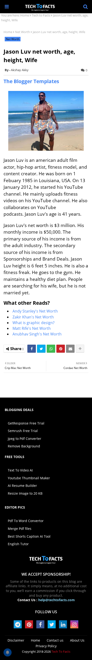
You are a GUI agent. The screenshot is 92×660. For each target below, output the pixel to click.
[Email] (70, 349)
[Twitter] (41, 349)
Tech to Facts (41, 15)
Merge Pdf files (19, 528)
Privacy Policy (46, 646)
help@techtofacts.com (56, 600)
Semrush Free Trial (23, 431)
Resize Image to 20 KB (25, 493)
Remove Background (24, 446)
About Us (77, 640)
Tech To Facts (60, 651)
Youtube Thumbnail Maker (29, 478)
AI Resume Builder (22, 485)
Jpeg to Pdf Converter (24, 438)
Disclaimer (16, 640)
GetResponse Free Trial (26, 423)
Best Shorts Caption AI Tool (29, 536)
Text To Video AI (20, 470)
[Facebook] (31, 349)
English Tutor (18, 544)
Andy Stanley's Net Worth (35, 311)
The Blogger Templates (31, 81)
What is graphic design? (33, 322)
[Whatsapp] (51, 349)
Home (24, 15)
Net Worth (22, 32)
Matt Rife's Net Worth (32, 328)
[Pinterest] (60, 349)
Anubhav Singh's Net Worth (37, 334)
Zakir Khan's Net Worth (33, 317)
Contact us (55, 640)
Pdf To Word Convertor (26, 521)
